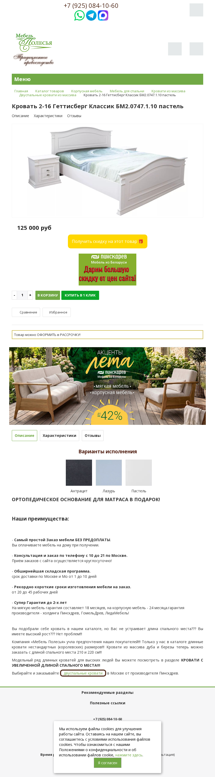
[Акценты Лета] (107, 385)
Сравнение (28, 312)
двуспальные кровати (83, 673)
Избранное (58, 312)
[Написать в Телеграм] (91, 14)
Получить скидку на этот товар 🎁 (107, 241)
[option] (107, 171)
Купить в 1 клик (80, 295)
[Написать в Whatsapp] (79, 14)
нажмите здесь (128, 754)
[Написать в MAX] (103, 14)
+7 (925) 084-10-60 (91, 5)
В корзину (47, 295)
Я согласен (107, 762)
